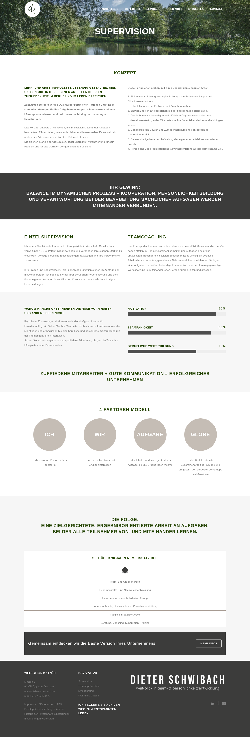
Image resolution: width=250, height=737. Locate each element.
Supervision (85, 681)
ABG (59, 704)
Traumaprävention (89, 686)
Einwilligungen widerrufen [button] (39, 718)
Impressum (30, 704)
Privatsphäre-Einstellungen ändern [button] (44, 709)
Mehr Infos (208, 643)
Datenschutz (47, 704)
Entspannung (86, 690)
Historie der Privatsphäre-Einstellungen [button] (47, 713)
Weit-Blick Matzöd (88, 695)
